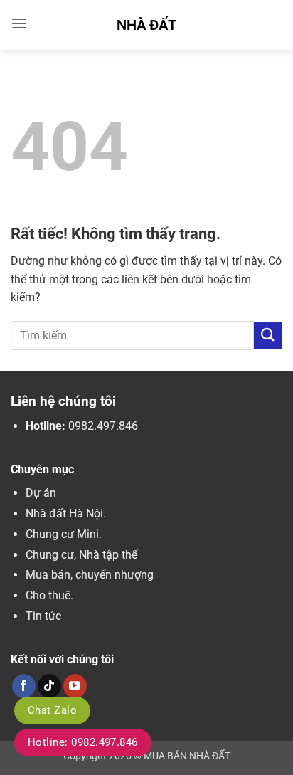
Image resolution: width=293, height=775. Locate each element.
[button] (19, 23)
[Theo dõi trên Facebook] (24, 686)
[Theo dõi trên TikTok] (49, 686)
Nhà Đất (146, 25)
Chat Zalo (52, 710)
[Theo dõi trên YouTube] (75, 686)
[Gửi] (268, 335)
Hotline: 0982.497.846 (83, 742)
